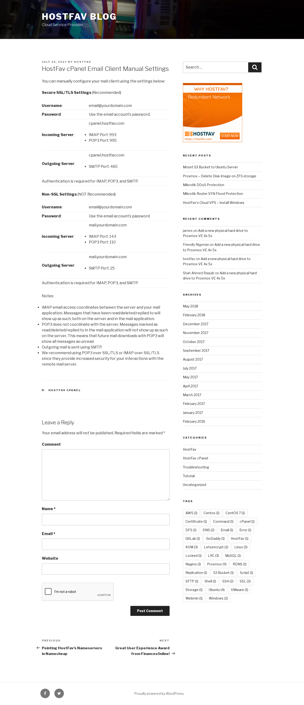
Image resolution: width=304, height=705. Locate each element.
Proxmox (217, 564)
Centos (211, 513)
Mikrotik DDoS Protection (203, 185)
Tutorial (189, 476)
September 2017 (196, 350)
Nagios (193, 564)
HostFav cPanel (64, 390)
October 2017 (193, 342)
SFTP (191, 581)
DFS (190, 530)
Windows (218, 598)
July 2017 (190, 368)
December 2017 (195, 324)
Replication (196, 573)
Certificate (196, 521)
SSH (227, 581)
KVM (191, 547)
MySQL (233, 556)
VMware (239, 590)
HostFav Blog (79, 16)
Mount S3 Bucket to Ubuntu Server (210, 167)
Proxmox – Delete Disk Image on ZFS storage (219, 176)
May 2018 (190, 306)
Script (246, 573)
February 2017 (194, 404)
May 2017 (190, 377)
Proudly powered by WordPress (159, 693)
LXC (213, 556)
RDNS (240, 564)
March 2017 (192, 395)
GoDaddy (215, 538)
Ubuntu (217, 590)
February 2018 (194, 315)
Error (245, 530)
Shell (210, 581)
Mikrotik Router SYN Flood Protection (213, 194)
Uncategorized (194, 485)
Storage (194, 590)
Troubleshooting (196, 467)
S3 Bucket (223, 573)
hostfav (82, 62)
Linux (240, 547)
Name (49, 509)
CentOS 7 (235, 513)
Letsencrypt (216, 547)
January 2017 (193, 413)
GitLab (192, 538)
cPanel (247, 521)
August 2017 (193, 359)
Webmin (194, 598)
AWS (191, 513)
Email (48, 533)
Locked (193, 556)
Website (50, 558)
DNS (208, 530)
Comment (51, 444)
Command (223, 521)
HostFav (189, 449)
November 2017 (195, 333)
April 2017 (190, 386)
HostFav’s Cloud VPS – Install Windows (213, 203)
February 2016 (194, 421)
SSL (245, 581)
